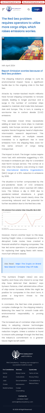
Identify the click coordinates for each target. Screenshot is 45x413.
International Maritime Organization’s (25, 170)
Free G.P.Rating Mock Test (11, 2)
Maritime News (8, 388)
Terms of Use (33, 373)
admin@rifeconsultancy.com (22, 402)
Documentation (21, 381)
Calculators (20, 377)
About (5, 377)
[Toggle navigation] (3, 9)
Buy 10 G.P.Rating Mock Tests (33, 2)
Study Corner (20, 373)
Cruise (5, 384)
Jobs (4, 381)
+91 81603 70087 (22, 399)
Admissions (20, 384)
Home (5, 373)
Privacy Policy (34, 377)
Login (36, 9)
